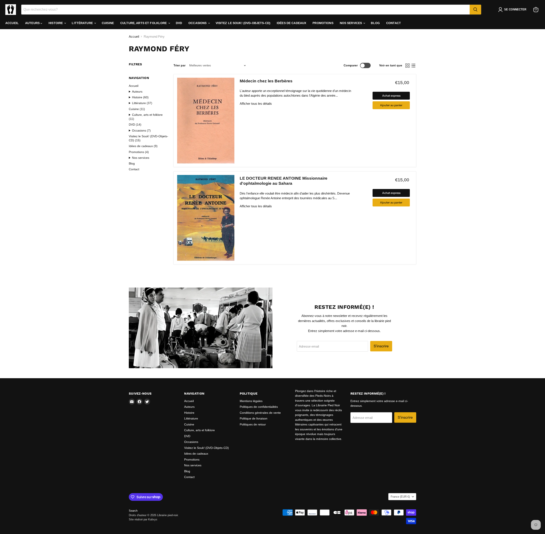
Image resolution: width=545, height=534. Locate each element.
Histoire (56, 23)
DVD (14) (135, 124)
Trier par (179, 65)
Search (133, 510)
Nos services (351, 23)
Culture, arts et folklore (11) (146, 116)
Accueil (12, 23)
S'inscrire (381, 346)
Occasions (197, 23)
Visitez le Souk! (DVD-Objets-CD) (243, 23)
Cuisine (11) (137, 109)
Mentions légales (251, 401)
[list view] (413, 66)
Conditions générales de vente (260, 412)
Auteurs (32, 23)
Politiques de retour (253, 424)
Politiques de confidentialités (259, 406)
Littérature (83, 23)
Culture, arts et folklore (144, 23)
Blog (375, 23)
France (400, 496)
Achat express (391, 95)
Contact (393, 23)
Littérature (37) (142, 103)
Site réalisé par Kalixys (143, 519)
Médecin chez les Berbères (266, 81)
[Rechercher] (475, 9)
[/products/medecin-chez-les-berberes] (205, 120)
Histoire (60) (140, 97)
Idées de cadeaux (291, 23)
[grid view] (407, 66)
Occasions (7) (141, 130)
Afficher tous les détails (256, 103)
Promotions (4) (139, 152)
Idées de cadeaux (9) (143, 146)
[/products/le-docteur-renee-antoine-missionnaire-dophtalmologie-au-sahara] (205, 218)
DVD (179, 23)
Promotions (323, 23)
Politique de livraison (253, 418)
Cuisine (108, 23)
